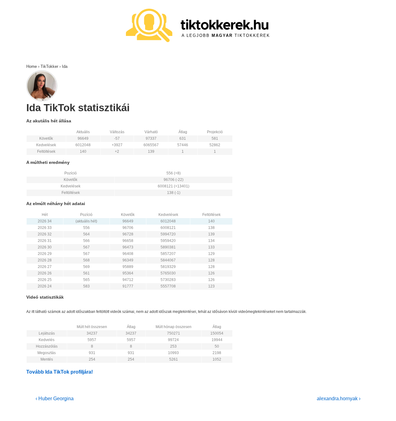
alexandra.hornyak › (338, 398)
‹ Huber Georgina (55, 398)
